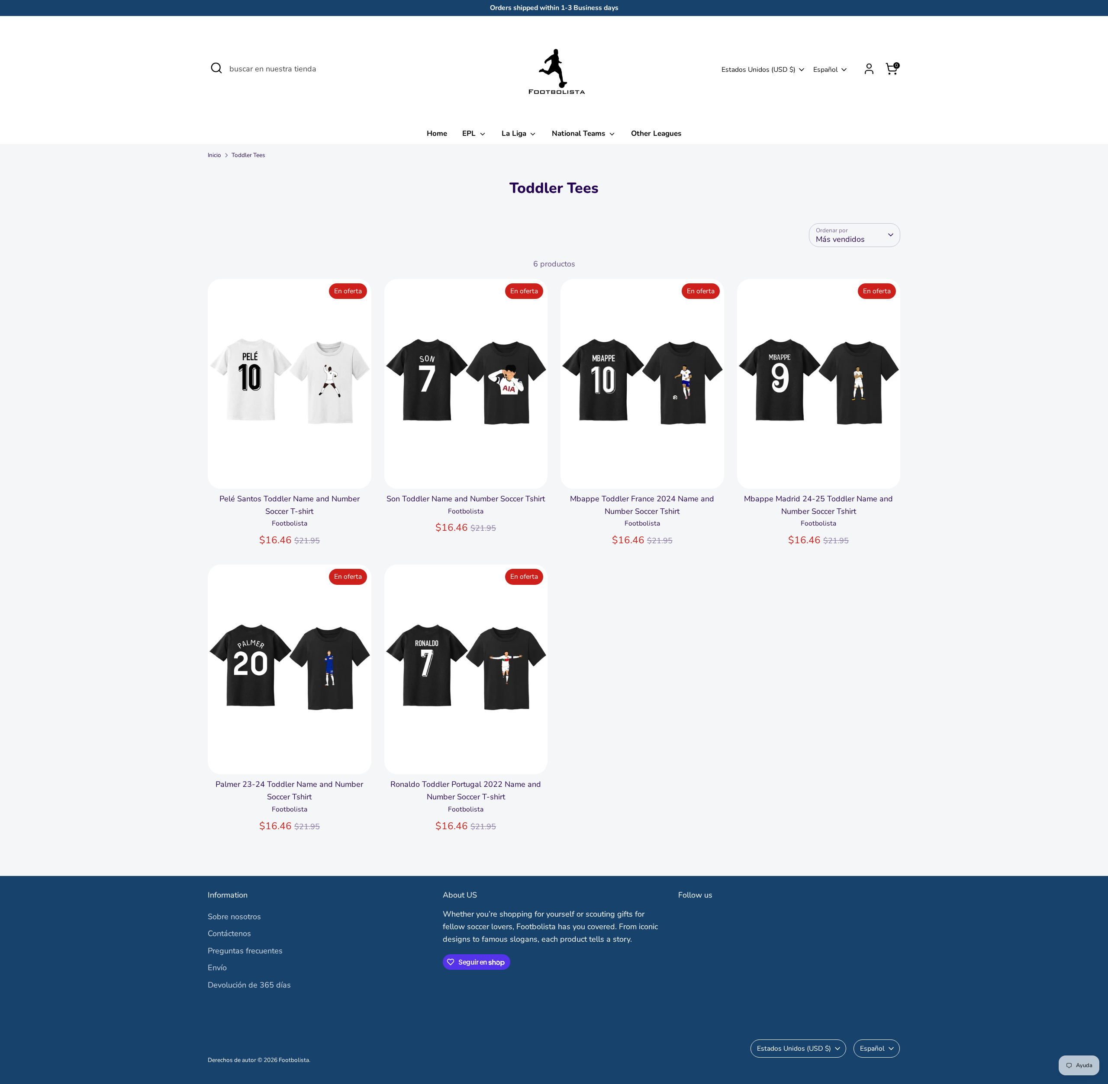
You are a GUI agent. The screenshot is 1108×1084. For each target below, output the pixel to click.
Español (825, 69)
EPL (470, 133)
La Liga (515, 133)
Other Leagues (656, 133)
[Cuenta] (869, 68)
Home (437, 133)
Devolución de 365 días (249, 985)
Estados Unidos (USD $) (758, 69)
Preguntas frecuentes (245, 951)
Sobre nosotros (234, 916)
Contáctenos (229, 933)
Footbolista (294, 1060)
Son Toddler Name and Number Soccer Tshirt (466, 499)
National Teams (579, 133)
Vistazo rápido (289, 473)
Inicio (214, 155)
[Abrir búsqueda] (216, 68)
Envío (217, 967)
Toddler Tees (248, 155)
